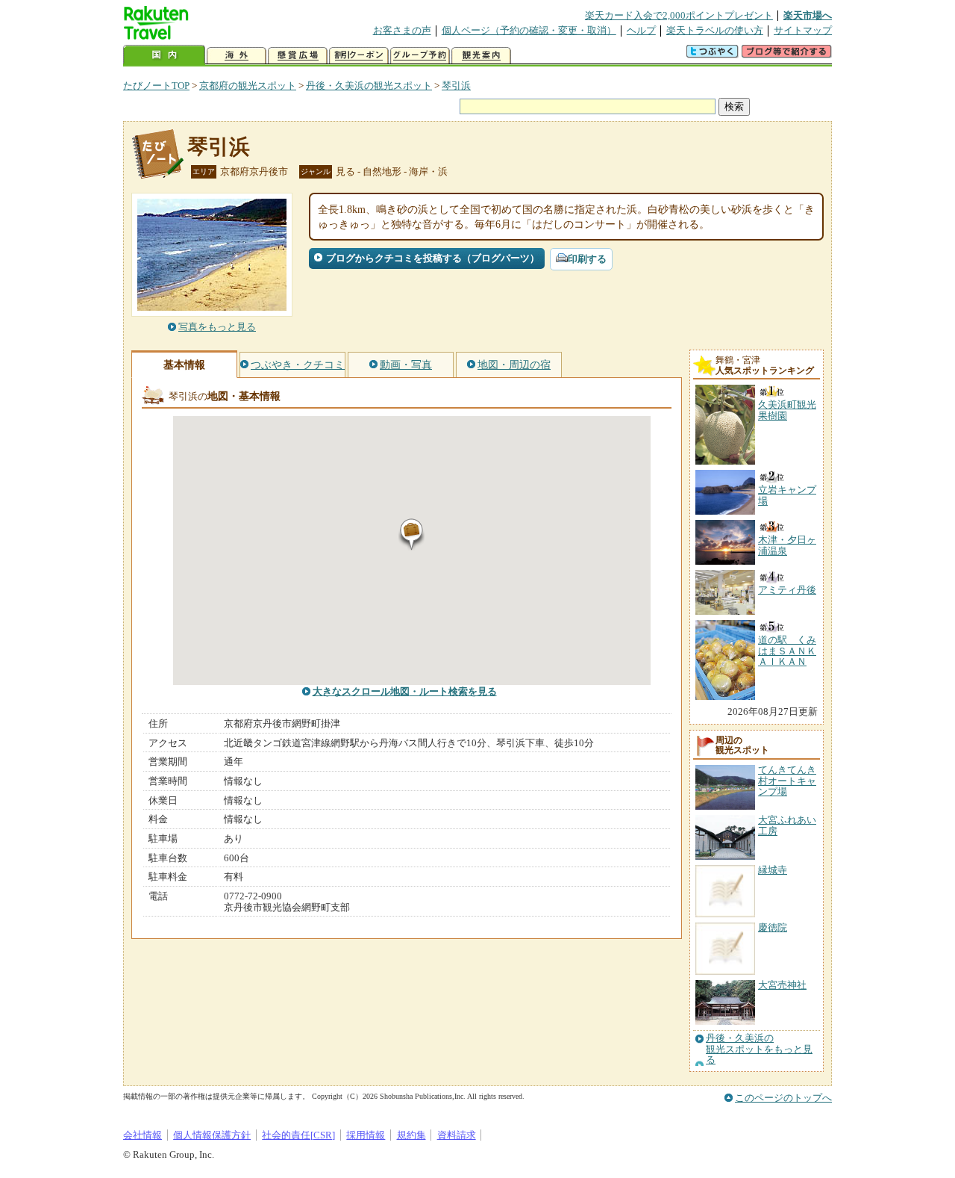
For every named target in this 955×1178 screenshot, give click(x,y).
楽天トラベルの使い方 (714, 30)
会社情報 (142, 1135)
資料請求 (456, 1135)
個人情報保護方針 (212, 1135)
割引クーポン (359, 55)
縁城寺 (772, 869)
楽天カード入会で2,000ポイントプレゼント (679, 15)
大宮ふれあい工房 (787, 825)
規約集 (411, 1135)
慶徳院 (772, 927)
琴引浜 (456, 85)
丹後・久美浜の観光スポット (369, 85)
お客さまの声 (402, 30)
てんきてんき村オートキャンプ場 (787, 780)
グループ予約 (420, 55)
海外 (236, 55)
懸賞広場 (298, 55)
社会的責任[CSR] (298, 1135)
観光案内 (481, 55)
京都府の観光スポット (247, 85)
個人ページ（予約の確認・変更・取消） (529, 30)
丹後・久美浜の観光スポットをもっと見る (759, 1049)
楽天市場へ (807, 15)
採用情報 (365, 1135)
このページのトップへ (783, 1097)
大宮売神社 (782, 985)
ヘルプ (641, 30)
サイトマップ (803, 30)
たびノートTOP (156, 85)
